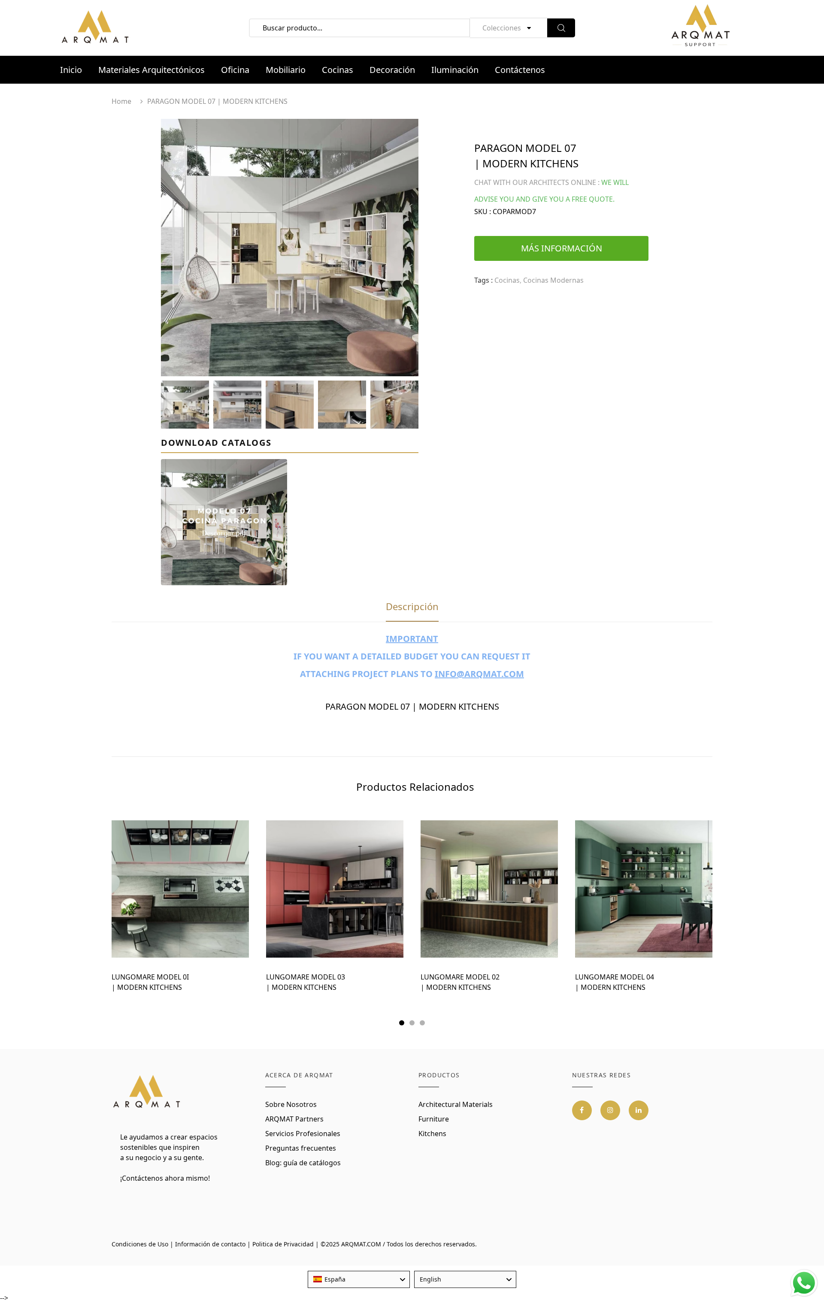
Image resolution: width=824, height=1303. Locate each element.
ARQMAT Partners (294, 1119)
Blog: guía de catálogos (303, 1162)
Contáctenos (520, 70)
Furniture (433, 1119)
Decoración (392, 70)
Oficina (235, 70)
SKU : (482, 211)
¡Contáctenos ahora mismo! (165, 1178)
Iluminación (455, 70)
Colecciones (501, 28)
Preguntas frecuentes (300, 1148)
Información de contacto (210, 1244)
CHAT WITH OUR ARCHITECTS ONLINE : (537, 182)
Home (121, 101)
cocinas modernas (553, 280)
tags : (483, 280)
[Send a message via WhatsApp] (804, 1283)
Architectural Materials (455, 1104)
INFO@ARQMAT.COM (479, 674)
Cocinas (337, 70)
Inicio (71, 70)
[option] (289, 247)
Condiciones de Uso (140, 1244)
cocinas (507, 280)
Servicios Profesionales (302, 1133)
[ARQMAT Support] (700, 27)
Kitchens (432, 1133)
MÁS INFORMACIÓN (561, 248)
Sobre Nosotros (291, 1104)
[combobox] (359, 1279)
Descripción (412, 606)
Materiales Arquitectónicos (151, 70)
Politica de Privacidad (283, 1244)
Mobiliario (286, 70)
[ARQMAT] (147, 1092)
